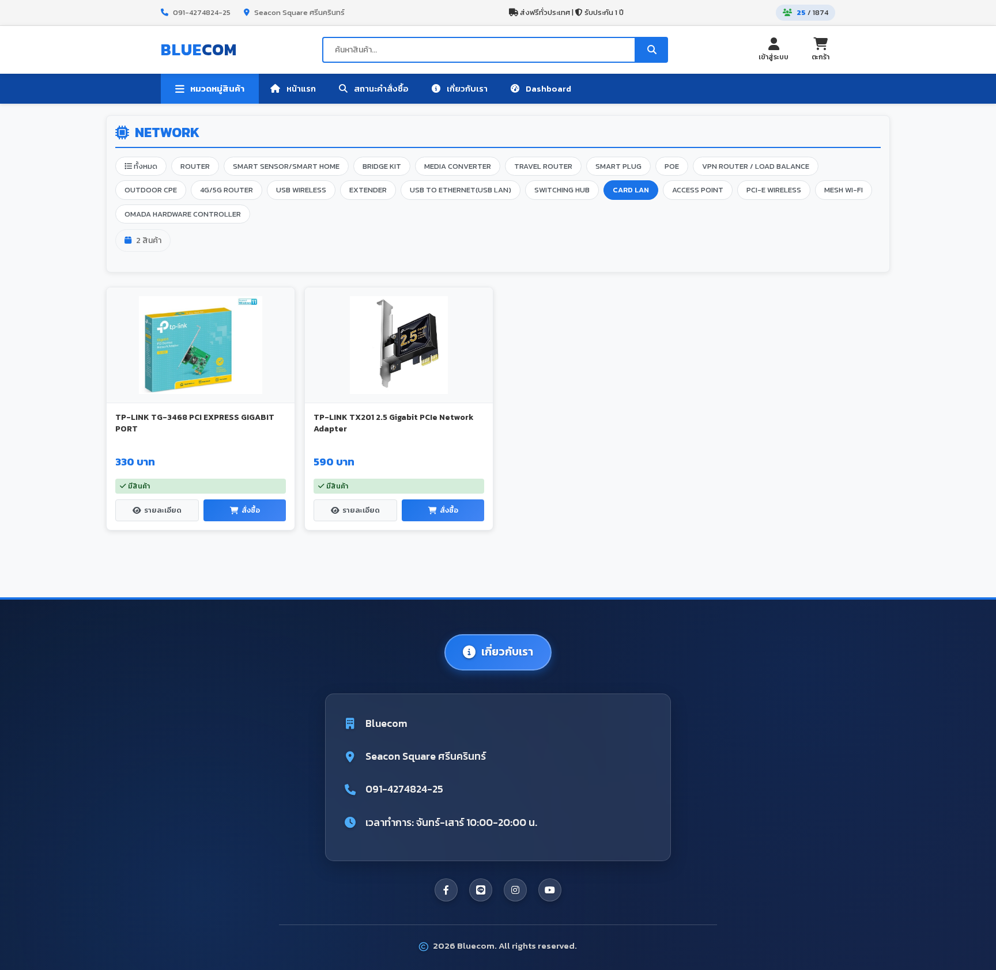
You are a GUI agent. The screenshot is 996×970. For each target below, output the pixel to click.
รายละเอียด (163, 510)
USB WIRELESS (301, 189)
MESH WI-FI (843, 189)
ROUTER (195, 166)
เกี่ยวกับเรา (466, 88)
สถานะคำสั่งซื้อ (380, 88)
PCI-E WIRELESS (773, 189)
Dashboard (547, 88)
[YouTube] (549, 889)
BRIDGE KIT (382, 166)
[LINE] (480, 889)
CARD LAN (631, 189)
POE (672, 166)
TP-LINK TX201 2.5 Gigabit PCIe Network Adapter (393, 423)
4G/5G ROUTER (226, 189)
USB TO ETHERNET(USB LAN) (460, 189)
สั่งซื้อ (251, 510)
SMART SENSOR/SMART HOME (286, 166)
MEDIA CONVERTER (457, 166)
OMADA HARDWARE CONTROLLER (182, 214)
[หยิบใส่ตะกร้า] (278, 297)
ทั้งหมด (144, 166)
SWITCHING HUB (562, 189)
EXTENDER (368, 189)
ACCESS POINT (697, 189)
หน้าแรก (300, 88)
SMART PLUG (618, 166)
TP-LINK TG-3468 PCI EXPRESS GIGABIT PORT (194, 423)
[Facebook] (446, 889)
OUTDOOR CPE (150, 189)
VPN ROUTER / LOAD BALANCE (755, 166)
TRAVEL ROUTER (543, 166)
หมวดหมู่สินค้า (217, 88)
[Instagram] (515, 889)
